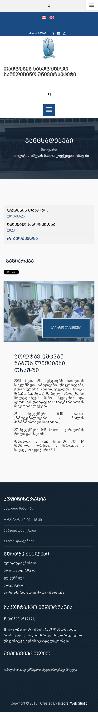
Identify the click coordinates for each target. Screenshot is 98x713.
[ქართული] (45, 17)
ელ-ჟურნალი (14, 578)
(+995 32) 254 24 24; (21, 619)
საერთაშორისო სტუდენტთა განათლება (34, 592)
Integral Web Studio (73, 703)
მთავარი (49, 149)
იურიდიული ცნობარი (20, 563)
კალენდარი (39, 33)
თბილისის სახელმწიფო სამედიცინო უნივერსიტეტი (40, 670)
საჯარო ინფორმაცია (19, 570)
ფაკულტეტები (14, 585)
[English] (53, 17)
